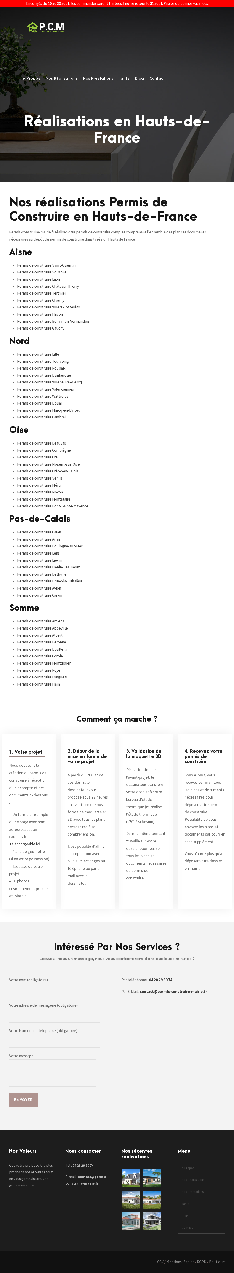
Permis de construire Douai (39, 403)
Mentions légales (180, 1261)
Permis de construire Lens (38, 553)
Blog (139, 78)
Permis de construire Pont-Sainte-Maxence (52, 506)
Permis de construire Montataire (43, 499)
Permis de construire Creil (38, 457)
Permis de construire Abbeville (42, 628)
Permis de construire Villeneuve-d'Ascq (49, 382)
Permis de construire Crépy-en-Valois (47, 471)
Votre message (21, 1055)
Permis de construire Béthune (41, 574)
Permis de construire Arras (38, 539)
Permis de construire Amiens (40, 621)
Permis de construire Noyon (40, 492)
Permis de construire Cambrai (41, 417)
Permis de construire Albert (40, 635)
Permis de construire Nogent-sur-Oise (48, 464)
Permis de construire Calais (39, 532)
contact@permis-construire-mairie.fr (173, 991)
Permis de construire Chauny (40, 300)
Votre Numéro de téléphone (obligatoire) (43, 1030)
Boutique (217, 1261)
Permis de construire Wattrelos (42, 396)
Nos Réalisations (61, 78)
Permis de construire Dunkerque (44, 375)
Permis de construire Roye (38, 670)
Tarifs (124, 78)
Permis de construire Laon (38, 279)
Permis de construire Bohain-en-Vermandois (53, 321)
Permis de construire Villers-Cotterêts (48, 307)
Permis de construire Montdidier (44, 663)
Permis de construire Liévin (39, 560)
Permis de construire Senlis (39, 478)
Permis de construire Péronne (41, 642)
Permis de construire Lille (38, 354)
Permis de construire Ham (38, 684)
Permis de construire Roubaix (41, 368)
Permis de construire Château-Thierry (48, 286)
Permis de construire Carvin (39, 595)
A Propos (31, 78)
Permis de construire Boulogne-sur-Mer (49, 546)
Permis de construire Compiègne (44, 450)
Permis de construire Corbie (40, 656)
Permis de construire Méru (39, 485)
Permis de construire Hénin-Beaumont (49, 567)
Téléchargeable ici (24, 844)
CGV (160, 1261)
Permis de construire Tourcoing (43, 361)
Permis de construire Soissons (41, 272)
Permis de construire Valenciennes (45, 389)
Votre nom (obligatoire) (28, 979)
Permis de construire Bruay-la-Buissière (49, 581)
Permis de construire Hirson (40, 314)
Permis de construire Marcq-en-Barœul (49, 410)
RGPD (201, 1261)
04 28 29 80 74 (160, 979)
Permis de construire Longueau (43, 677)
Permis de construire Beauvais (42, 443)
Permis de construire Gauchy (40, 328)
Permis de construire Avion (39, 588)
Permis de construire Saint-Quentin (46, 265)
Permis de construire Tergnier (41, 293)
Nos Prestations (98, 78)
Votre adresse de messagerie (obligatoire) (43, 1005)
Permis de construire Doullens (42, 649)
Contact (157, 78)
